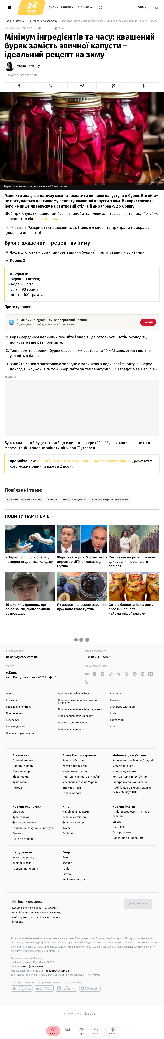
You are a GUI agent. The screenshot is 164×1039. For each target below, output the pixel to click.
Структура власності (122, 707)
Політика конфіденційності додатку (80, 709)
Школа (116, 821)
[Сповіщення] (156, 7)
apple (44, 988)
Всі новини (20, 755)
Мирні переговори (74, 771)
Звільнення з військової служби (133, 760)
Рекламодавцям (15, 726)
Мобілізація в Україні (129, 755)
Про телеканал (15, 713)
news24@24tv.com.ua (22, 657)
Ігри (112, 726)
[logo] (31, 7)
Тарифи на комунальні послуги (33, 828)
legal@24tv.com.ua (57, 970)
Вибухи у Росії (71, 787)
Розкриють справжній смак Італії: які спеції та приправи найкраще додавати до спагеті (77, 230)
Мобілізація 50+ (122, 766)
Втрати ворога (71, 793)
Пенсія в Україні (23, 839)
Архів (113, 713)
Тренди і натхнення (25, 868)
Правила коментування (72, 722)
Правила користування (20, 733)
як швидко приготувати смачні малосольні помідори (84, 461)
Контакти (115, 693)
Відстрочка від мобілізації (129, 782)
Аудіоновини (20, 782)
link (86, 673)
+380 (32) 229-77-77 (34, 966)
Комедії (67, 828)
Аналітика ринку (23, 857)
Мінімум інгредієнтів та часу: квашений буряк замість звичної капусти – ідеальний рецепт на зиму (110, 21)
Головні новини (22, 760)
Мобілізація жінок (124, 771)
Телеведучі (12, 720)
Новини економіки (26, 806)
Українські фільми (74, 817)
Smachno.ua (29, 75)
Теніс (65, 868)
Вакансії (115, 700)
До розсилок (138, 903)
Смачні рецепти (61, 7)
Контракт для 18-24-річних (129, 776)
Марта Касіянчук (29, 66)
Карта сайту (117, 720)
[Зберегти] (144, 86)
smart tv (66, 988)
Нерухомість (22, 852)
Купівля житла (21, 863)
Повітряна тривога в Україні (81, 776)
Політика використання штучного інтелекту (78, 701)
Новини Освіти (123, 806)
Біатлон (67, 874)
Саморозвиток (121, 832)
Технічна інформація (71, 729)
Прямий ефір (21, 771)
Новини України (23, 766)
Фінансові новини (24, 822)
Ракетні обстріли (73, 760)
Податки (17, 833)
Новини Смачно (15, 21)
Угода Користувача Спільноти (76, 716)
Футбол (67, 863)
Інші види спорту (73, 879)
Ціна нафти (19, 811)
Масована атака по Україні (80, 782)
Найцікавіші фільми (75, 811)
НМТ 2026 (118, 827)
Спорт (67, 852)
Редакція (11, 700)
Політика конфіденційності (74, 693)
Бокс (65, 857)
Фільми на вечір (73, 822)
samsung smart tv (90, 988)
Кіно (65, 806)
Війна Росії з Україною (79, 755)
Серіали (67, 833)
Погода (17, 787)
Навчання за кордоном (127, 838)
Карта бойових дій (74, 766)
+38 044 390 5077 (97, 657)
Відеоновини (21, 776)
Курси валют (20, 817)
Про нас (11, 693)
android (22, 988)
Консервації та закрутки (43, 21)
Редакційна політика (18, 707)
